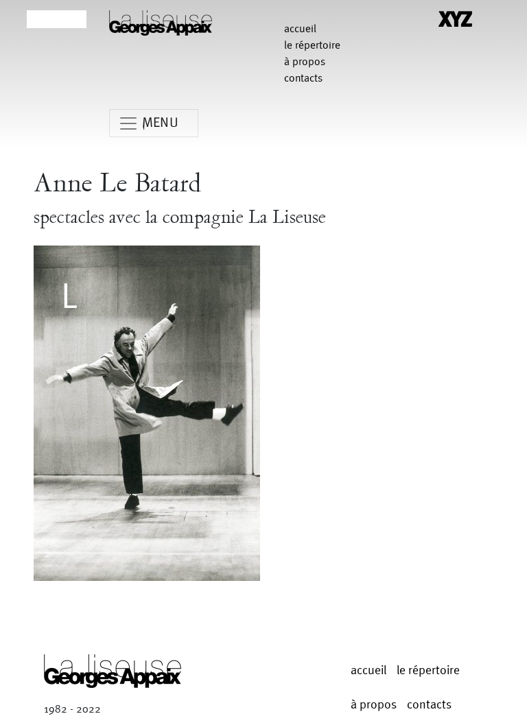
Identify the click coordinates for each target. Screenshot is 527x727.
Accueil (300, 29)
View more (147, 416)
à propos (304, 62)
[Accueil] (160, 22)
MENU (160, 122)
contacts (303, 78)
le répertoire (312, 45)
